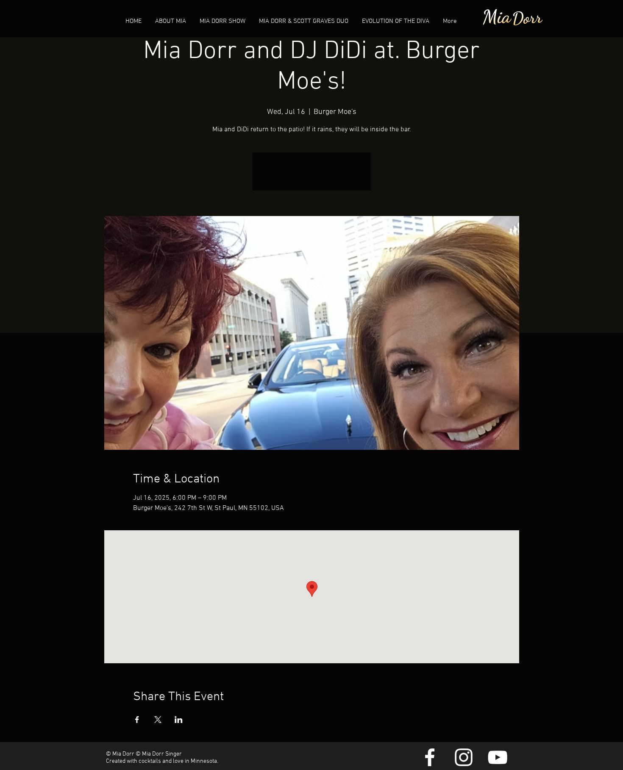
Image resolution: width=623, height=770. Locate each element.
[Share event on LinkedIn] (179, 719)
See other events (311, 176)
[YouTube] (497, 757)
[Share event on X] (158, 719)
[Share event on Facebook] (137, 719)
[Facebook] (430, 757)
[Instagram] (464, 757)
